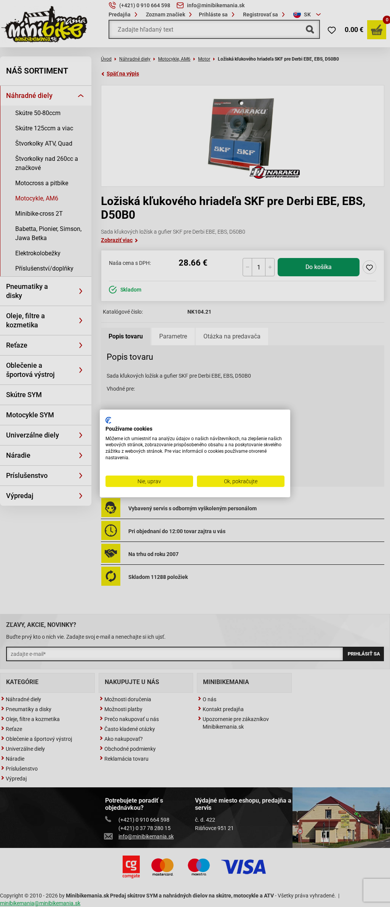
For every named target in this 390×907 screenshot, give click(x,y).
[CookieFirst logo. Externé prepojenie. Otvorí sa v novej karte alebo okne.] (108, 420)
